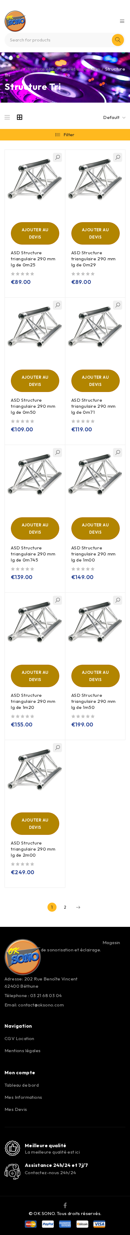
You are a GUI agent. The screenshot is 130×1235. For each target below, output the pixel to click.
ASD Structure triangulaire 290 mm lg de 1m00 (93, 554)
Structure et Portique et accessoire (62, 69)
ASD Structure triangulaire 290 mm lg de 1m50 (93, 701)
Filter (69, 134)
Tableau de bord (22, 1085)
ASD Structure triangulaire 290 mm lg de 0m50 (33, 406)
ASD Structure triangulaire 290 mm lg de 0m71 (93, 406)
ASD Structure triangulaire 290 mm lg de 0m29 (93, 259)
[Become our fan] (65, 1205)
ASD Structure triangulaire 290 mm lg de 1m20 (33, 701)
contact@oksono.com (41, 1005)
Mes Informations (23, 1097)
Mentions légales (23, 1050)
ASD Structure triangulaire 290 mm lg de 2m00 (33, 849)
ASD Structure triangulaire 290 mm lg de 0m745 (33, 554)
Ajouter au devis (35, 233)
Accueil (12, 69)
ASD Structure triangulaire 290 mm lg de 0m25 (33, 259)
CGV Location (19, 1038)
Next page (78, 907)
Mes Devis (16, 1109)
